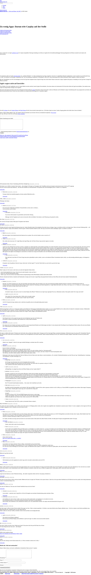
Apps (4, 137)
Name (1, 560)
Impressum (7, 573)
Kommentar (3, 557)
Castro (33, 89)
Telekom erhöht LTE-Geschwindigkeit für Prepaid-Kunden (12, 136)
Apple (1, 137)
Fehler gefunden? (21, 113)
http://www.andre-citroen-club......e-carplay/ (12, 438)
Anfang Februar (14, 110)
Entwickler (11, 137)
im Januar (6, 110)
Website (1, 565)
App (4, 6)
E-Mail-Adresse (3, 562)
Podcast (15, 137)
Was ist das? (53, 112)
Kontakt (4, 5)
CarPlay (7, 137)
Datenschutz (17, 573)
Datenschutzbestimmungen (22, 131)
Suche (4, 7)
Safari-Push (24, 573)
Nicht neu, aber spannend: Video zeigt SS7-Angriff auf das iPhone (14, 135)
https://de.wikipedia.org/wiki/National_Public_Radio (11, 533)
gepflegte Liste (15, 52)
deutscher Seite (17, 76)
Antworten (2, 189)
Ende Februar (23, 110)
